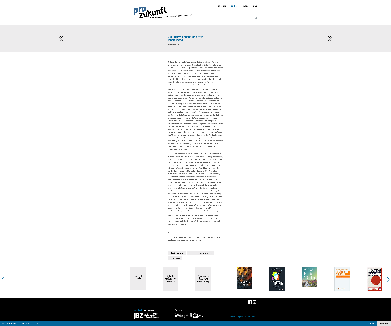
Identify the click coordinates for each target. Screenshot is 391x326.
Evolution (192, 253)
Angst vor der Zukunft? (138, 277)
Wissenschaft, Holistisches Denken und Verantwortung (203, 279)
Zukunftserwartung (177, 253)
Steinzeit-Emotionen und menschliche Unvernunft (170, 279)
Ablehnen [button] (370, 323)
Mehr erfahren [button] (33, 323)
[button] (2, 279)
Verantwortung (206, 253)
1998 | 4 (176, 44)
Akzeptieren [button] (384, 323)
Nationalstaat (174, 258)
